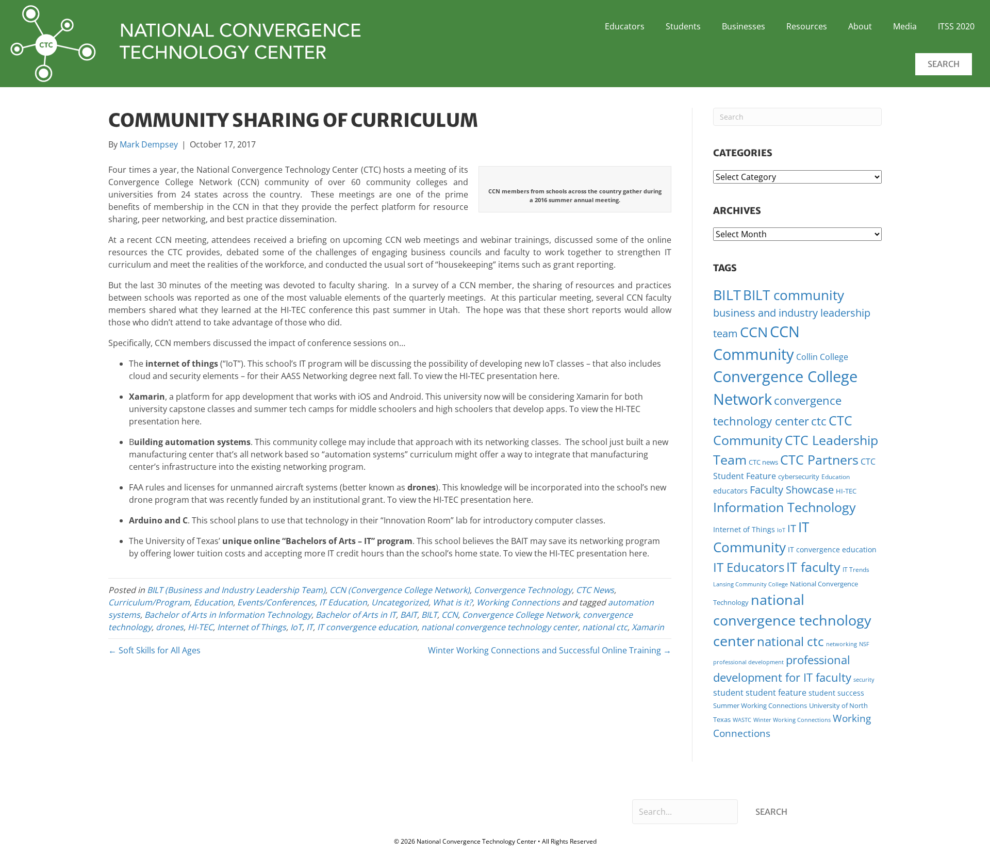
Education (213, 602)
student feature (776, 692)
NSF (864, 644)
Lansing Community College (750, 584)
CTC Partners (819, 459)
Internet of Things (251, 627)
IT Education (343, 602)
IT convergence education (367, 627)
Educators (625, 26)
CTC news (763, 462)
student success (836, 693)
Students (683, 26)
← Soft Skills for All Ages (154, 650)
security (863, 679)
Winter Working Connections (792, 720)
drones (170, 627)
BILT (429, 614)
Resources (806, 26)
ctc (819, 421)
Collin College (822, 357)
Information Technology (784, 507)
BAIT (408, 614)
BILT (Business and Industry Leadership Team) (236, 590)
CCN (449, 614)
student (728, 692)
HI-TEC (200, 627)
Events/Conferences (276, 602)
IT (309, 627)
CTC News (595, 590)
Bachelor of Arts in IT (356, 614)
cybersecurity (798, 476)
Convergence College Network (520, 614)
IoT (296, 627)
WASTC (742, 720)
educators (730, 491)
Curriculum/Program (149, 602)
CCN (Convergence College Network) (399, 590)
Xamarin (648, 627)
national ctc (605, 627)
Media (905, 26)
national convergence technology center (499, 627)
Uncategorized (399, 602)
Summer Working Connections (760, 705)
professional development (748, 662)
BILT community (793, 295)
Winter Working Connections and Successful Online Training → (549, 650)
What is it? (452, 602)
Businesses (743, 26)
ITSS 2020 (956, 26)
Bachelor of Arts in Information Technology (227, 614)
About (860, 26)
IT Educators (748, 567)
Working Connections (518, 602)
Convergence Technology (523, 590)
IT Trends (856, 569)
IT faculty (813, 567)
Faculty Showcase (792, 490)
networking (841, 644)
